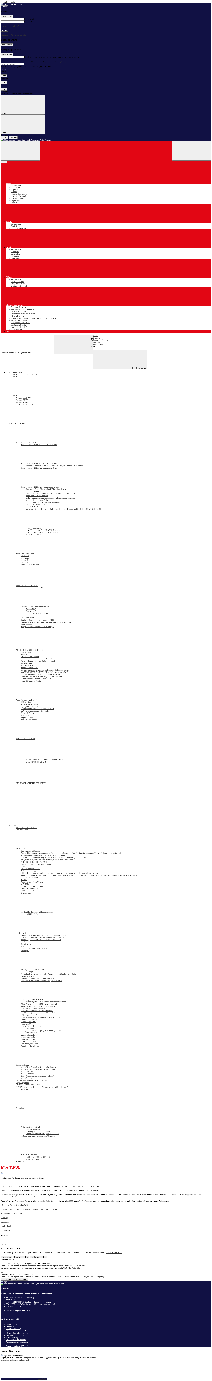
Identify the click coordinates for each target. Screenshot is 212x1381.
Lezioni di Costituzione (30, 657)
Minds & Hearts (27, 942)
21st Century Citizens (29, 1042)
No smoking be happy (29, 704)
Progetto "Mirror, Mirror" (30, 1046)
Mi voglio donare (27, 663)
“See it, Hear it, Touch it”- (31, 1026)
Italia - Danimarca (27, 1074)
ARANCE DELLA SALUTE (37, 762)
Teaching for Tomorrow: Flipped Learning (37, 912)
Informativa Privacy (13, 1329)
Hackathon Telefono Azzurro (37, 496)
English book (6, 1226)
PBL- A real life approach (30, 871)
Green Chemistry (27, 1028)
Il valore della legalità (29, 720)
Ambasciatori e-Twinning (30, 1037)
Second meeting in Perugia (11, 1213)
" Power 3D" (26, 1024)
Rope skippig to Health (34, 1129)
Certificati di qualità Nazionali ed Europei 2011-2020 (41, 981)
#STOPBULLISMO (34, 507)
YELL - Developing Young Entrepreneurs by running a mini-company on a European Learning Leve (60, 873)
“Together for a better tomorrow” (33, 1008)
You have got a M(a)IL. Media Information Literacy (41, 940)
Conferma (13, 137)
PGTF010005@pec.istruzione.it (33, 1304)
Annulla (4, 137)
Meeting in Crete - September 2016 (14, 1205)
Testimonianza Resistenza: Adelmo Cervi (36, 679)
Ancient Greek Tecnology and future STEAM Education (43, 855)
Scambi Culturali (22, 1065)
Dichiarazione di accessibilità (17, 1333)
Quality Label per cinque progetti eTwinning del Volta (41, 1030)
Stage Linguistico (22, 1083)
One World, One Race (29, 1044)
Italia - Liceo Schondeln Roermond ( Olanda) (38, 1067)
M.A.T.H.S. (25, 884)
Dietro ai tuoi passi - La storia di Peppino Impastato (40, 674)
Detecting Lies (26, 944)
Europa (96, 342)
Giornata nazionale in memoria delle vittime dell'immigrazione (45, 670)
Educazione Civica (18, 423)
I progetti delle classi (101, 340)
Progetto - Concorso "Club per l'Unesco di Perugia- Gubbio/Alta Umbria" (54, 466)
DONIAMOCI (31, 609)
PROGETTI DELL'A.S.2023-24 (24, 377)
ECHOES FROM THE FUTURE (34, 862)
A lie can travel (26, 946)
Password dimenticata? (10, 26)
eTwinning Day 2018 (29, 1033)
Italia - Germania (27, 1071)
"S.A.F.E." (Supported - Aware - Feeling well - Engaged (42, 937)
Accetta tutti (38, 1257)
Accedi (4, 7)
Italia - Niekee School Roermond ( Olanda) (37, 1076)
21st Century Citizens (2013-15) (38, 1157)
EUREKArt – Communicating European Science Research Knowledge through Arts (53, 858)
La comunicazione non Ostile (37, 500)
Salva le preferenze (20, 1279)
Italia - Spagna (26, 1078)
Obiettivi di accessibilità (15, 1335)
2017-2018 (25, 562)
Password (28, 22)
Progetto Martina (27, 717)
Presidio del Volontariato (25, 739)
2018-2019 (25, 560)
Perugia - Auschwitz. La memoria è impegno (43, 502)
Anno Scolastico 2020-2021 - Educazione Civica (40, 487)
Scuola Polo (20, 1161)
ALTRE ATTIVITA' (34, 534)
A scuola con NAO (23, 398)
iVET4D (24, 880)
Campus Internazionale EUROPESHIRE (32, 1080)
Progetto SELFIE (22, 402)
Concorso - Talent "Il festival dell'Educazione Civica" (46, 489)
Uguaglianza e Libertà (29, 706)
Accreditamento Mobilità (30, 851)
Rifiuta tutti (21, 1257)
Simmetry (4, 1218)
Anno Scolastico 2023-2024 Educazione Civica (39, 445)
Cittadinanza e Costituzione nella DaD (36, 607)
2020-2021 (25, 556)
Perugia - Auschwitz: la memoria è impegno (37, 627)
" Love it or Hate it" (28, 1022)
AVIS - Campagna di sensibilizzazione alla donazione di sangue (50, 498)
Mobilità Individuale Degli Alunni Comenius (38, 1136)
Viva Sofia (25, 715)
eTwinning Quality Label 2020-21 (34, 948)
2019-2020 (25, 558)
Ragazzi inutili (26, 624)
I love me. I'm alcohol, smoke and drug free (37, 659)
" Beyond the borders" (29, 1019)
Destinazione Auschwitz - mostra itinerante (37, 709)
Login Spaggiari (64, 62)
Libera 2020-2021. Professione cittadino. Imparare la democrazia (51, 493)
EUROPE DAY (22, 1089)
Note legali (10, 1326)
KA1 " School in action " (30, 869)
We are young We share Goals (33, 970)
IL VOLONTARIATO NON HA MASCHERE (44, 760)
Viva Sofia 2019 (27, 665)
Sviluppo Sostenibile (34, 528)
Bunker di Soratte (27, 713)
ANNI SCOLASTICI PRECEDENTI (31, 783)
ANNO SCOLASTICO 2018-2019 (30, 650)
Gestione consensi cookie (16, 1340)
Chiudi (4, 76)
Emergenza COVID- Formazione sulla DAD (38, 978)
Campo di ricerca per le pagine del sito (16, 353)
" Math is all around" (29, 1015)
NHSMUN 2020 (27, 618)
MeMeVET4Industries (29, 888)
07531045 (13, 1300)
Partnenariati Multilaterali (31, 1127)
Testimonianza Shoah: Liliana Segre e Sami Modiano (41, 676)
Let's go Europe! (22, 830)
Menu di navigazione (138, 368)
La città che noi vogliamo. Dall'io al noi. (36, 588)
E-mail (26, 57)
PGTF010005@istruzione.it (32, 1302)
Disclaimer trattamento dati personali (15, 1360)
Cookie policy (11, 1324)
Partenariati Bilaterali (29, 1155)
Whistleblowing (12, 1337)
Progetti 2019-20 (27, 976)
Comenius (20, 1108)
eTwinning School (23, 933)
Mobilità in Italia (32, 914)
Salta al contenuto (8, 2)
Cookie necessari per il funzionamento (16, 1275)
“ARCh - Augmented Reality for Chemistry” (38, 1013)
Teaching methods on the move (38, 1131)
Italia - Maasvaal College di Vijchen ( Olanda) (38, 1069)
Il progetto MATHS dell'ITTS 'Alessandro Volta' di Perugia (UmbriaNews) (30, 1209)
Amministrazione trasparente (17, 1342)
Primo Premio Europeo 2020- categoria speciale (39, 1004)
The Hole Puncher (28, 1039)
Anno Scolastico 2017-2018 (27, 700)
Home (95, 336)
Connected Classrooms (29, 877)
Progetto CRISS (22, 400)
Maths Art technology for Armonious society (38, 1006)
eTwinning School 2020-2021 (32, 1000)
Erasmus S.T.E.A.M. (29, 891)
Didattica (96, 338)
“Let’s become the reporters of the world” (37, 1011)
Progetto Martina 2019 (29, 668)
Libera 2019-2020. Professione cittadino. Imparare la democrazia (46, 622)
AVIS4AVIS (25, 654)
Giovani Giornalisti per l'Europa (28, 1085)
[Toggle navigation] (20, 151)
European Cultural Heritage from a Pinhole (42, 1134)
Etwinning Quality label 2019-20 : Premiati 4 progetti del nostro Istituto (48, 974)
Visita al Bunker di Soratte (31, 681)
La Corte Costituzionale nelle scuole (35, 711)
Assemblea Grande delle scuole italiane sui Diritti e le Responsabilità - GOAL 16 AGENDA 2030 (63, 509)
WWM (23, 866)
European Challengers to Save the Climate (37, 864)
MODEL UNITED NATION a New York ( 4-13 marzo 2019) (45, 672)
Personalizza (6, 1257)
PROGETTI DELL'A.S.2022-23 (24, 396)
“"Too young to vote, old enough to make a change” (41, 1017)
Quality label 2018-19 (29, 1035)
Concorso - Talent (32, 611)
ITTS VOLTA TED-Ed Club (27, 405)
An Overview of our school (26, 828)
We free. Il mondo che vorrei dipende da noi (38, 661)
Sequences (5, 1222)
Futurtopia (25, 951)
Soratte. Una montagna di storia (38, 504)
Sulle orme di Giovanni (35, 491)
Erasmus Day (26, 893)
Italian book (5, 1230)
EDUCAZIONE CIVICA (26, 442)
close (4, 162)
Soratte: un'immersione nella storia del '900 (37, 620)
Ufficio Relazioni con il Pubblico (18, 1331)
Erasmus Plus (98, 344)
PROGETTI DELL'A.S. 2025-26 (24, 375)
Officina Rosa (26, 652)
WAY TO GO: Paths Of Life (32, 882)
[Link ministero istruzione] (12, 4)
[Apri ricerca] (191, 151)
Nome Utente (29, 19)
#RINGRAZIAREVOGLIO (37, 613)
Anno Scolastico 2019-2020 (27, 586)
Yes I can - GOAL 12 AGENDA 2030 (45, 530)
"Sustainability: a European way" (33, 886)
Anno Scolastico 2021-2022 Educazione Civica (39, 468)
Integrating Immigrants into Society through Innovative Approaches (47, 860)
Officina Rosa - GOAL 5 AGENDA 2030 (42, 532)
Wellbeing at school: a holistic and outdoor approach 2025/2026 (45, 935)
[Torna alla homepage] (106, 140)
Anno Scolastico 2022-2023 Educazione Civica (39, 463)
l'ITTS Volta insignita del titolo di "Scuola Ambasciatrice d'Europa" (42, 1087)
